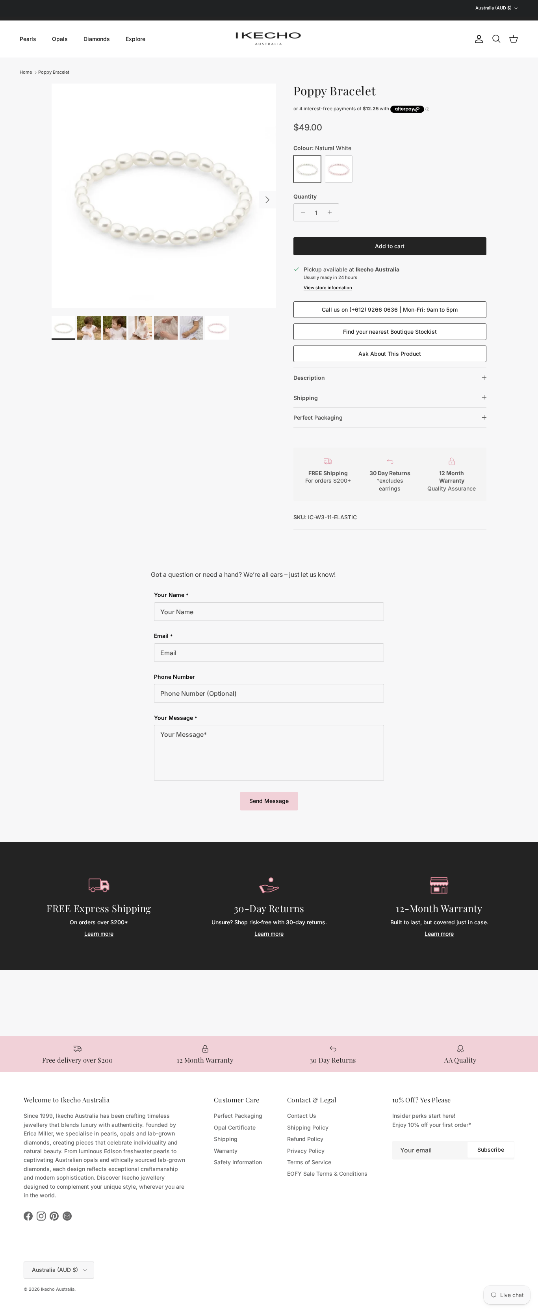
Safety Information (238, 1162)
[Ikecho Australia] (269, 38)
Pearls (28, 38)
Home (26, 72)
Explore (135, 38)
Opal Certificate (235, 1127)
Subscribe (490, 1149)
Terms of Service (309, 1162)
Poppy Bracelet (53, 72)
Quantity (305, 196)
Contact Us (301, 1115)
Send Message (269, 800)
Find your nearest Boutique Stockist (390, 331)
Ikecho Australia (57, 1289)
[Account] (477, 39)
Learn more (98, 933)
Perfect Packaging (318, 417)
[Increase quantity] (332, 212)
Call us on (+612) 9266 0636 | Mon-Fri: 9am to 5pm (390, 309)
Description (309, 377)
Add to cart (389, 246)
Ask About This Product (389, 353)
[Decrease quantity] (301, 212)
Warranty (225, 1150)
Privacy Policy (306, 1150)
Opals (60, 38)
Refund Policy (305, 1138)
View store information (328, 287)
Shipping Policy (307, 1127)
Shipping (305, 397)
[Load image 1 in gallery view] (164, 196)
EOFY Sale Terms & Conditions (327, 1173)
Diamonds (96, 38)
